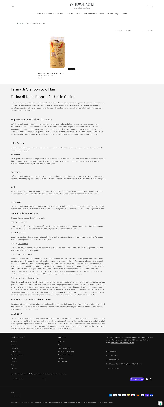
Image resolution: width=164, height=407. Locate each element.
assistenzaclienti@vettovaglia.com (122, 343)
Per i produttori (63, 361)
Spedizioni (61, 341)
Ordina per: (119, 31)
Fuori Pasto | (15, 348)
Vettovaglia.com (19, 402)
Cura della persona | (17, 355)
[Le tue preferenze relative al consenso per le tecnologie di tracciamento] (160, 403)
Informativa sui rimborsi (41, 402)
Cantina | (13, 345)
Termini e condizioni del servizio (72, 402)
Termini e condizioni (64, 348)
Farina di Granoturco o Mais (35, 23)
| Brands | (14, 358)
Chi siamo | (14, 361)
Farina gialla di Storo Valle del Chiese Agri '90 (51, 73)
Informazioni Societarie (65, 355)
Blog (12, 365)
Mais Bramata (23, 243)
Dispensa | (14, 341)
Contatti (60, 358)
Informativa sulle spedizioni (89, 402)
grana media (28, 254)
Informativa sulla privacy (66, 351)
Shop (23, 23)
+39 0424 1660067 (130, 340)
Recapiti (111, 402)
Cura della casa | (16, 351)
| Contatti (14, 368)
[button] (13, 6)
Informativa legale (102, 402)
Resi (59, 345)
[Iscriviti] (43, 379)
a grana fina (26, 278)
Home (19, 23)
